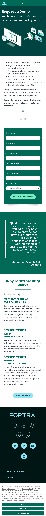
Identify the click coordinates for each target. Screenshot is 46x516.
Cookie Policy (11, 488)
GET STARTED (23, 395)
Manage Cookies (23, 513)
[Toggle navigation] (42, 3)
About (10, 478)
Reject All (23, 509)
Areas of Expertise (15, 471)
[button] (6, 242)
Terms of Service (27, 488)
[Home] (4, 3)
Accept (23, 504)
